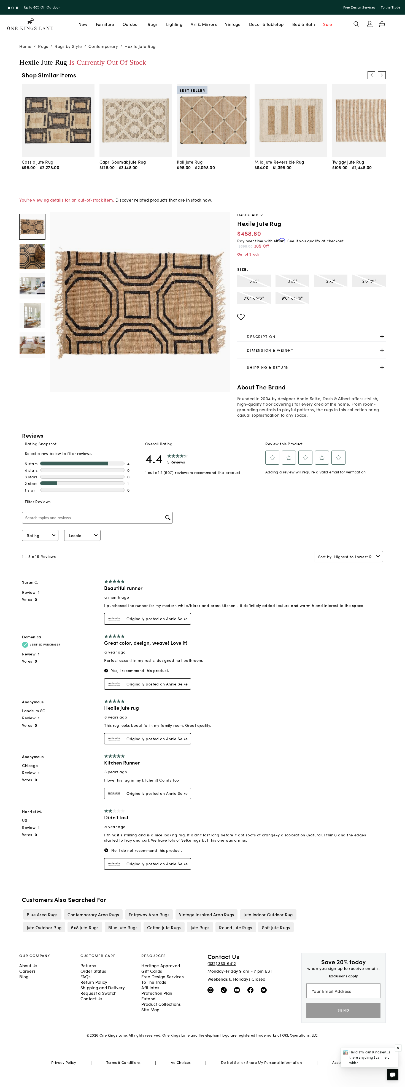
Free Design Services (359, 7)
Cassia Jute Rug (37, 162)
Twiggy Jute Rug (348, 162)
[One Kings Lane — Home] (30, 24)
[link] (311, 337)
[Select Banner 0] (9, 8)
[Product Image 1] (32, 256)
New (83, 24)
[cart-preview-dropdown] (382, 24)
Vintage (233, 24)
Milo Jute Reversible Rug (279, 162)
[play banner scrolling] (17, 8)
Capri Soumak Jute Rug (122, 162)
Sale (327, 24)
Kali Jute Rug (189, 162)
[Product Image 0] (32, 227)
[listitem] (42, 914)
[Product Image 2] (32, 286)
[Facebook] (251, 989)
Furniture (105, 24)
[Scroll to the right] (381, 75)
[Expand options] (382, 336)
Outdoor (131, 24)
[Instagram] (211, 989)
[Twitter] (265, 989)
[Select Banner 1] (12, 8)
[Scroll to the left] (371, 75)
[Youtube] (238, 989)
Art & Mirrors (204, 24)
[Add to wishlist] (241, 317)
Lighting (174, 24)
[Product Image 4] (32, 345)
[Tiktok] (225, 989)
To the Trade (390, 7)
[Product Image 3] (32, 315)
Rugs (153, 24)
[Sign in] (370, 24)
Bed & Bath (303, 24)
